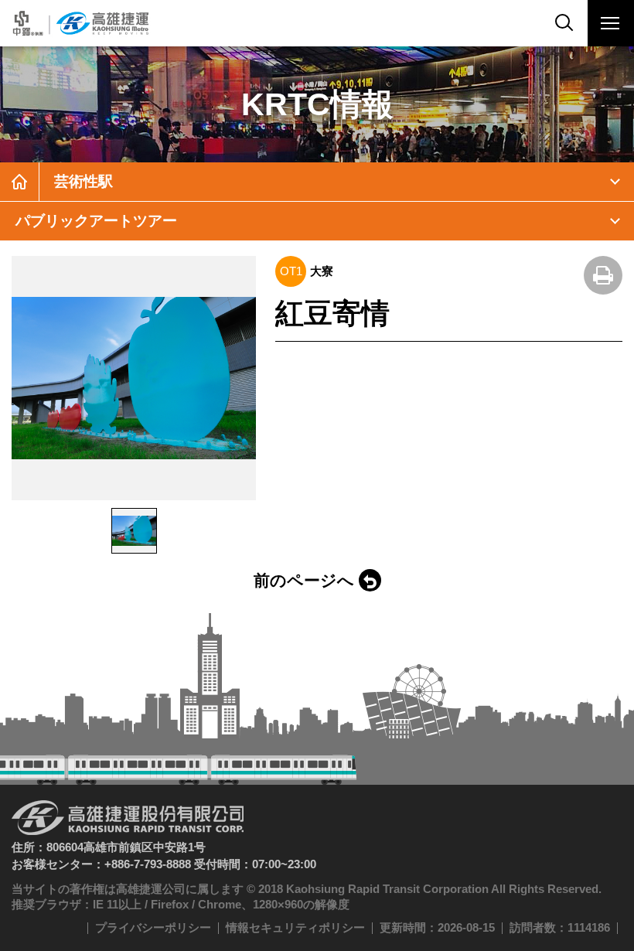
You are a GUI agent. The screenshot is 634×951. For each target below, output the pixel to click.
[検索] (564, 23)
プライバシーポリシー (153, 927)
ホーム (19, 181)
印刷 (603, 275)
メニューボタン (611, 23)
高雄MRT (79, 23)
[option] (134, 378)
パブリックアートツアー (96, 221)
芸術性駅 (83, 181)
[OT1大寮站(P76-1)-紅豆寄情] (134, 378)
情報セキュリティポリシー (295, 927)
